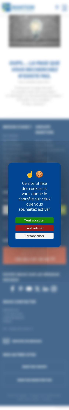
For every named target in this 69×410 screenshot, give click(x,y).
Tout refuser (34, 228)
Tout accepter (34, 220)
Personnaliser (34, 236)
